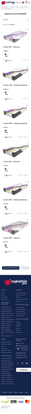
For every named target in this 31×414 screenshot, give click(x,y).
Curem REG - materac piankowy (15, 123)
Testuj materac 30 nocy (22, 293)
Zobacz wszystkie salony (7, 383)
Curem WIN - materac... (12, 238)
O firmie (3, 293)
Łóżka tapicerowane (21, 309)
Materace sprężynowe (6, 309)
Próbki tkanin (19, 301)
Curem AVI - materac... (11, 161)
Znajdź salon (4, 299)
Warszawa (5, 392)
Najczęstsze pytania (6, 342)
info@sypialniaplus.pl (22, 345)
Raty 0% (18, 297)
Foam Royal (19, 332)
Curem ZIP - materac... (12, 47)
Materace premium (6, 317)
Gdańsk (15, 392)
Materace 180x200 (5, 327)
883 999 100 (20, 343)
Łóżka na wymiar (20, 315)
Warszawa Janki (5, 371)
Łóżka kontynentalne (21, 313)
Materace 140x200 (5, 323)
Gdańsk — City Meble (6, 377)
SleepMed (18, 324)
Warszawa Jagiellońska (7, 369)
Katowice (21, 392)
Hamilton (18, 326)
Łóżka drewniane (20, 311)
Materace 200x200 (5, 330)
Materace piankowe (6, 307)
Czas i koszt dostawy (6, 344)
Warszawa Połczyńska (6, 358)
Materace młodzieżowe (7, 321)
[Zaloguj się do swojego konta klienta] (20, 2)
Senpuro (18, 328)
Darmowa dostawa (20, 295)
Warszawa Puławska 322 (7, 364)
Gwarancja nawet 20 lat (22, 299)
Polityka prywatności (6, 352)
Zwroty (3, 346)
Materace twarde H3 (6, 335)
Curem (17, 330)
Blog (2, 295)
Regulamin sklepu (5, 350)
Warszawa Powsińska (6, 367)
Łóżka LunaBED (20, 307)
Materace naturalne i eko (7, 315)
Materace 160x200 (5, 325)
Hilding (18, 322)
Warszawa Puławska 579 (7, 362)
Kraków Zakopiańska (6, 375)
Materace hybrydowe (6, 311)
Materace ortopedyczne (7, 313)
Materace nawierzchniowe (7, 319)
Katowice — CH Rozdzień (7, 379)
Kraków (10, 392)
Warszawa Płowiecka (6, 360)
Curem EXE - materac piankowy (15, 200)
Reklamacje (4, 348)
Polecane (12, 24)
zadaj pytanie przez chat (24, 348)
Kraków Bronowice (5, 373)
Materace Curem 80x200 (11, 268)
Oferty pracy (4, 297)
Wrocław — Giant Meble (7, 381)
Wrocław (27, 392)
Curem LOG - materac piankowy (15, 85)
